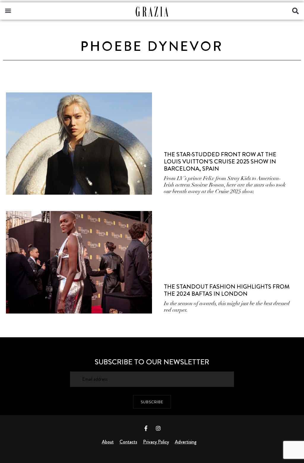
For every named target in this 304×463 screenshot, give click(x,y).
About (108, 441)
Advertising (186, 441)
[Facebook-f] (146, 428)
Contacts (128, 441)
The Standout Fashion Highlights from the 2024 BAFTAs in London (226, 290)
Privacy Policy (156, 441)
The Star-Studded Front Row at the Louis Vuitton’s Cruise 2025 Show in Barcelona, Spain (220, 161)
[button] (8, 10)
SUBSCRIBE (152, 401)
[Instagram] (158, 428)
